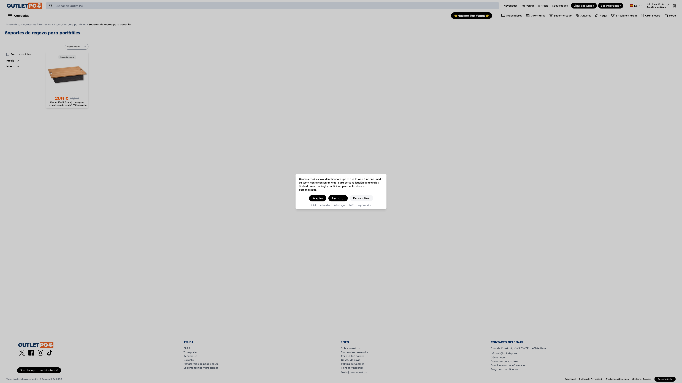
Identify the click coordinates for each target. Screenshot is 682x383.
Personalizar (361, 198)
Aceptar (317, 198)
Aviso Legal (339, 205)
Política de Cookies (320, 205)
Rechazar (338, 198)
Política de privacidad (360, 205)
